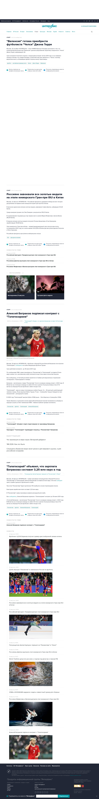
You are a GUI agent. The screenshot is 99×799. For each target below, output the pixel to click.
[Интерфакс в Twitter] (40, 792)
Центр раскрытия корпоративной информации (45, 789)
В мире (22, 31)
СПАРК (8, 784)
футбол (9, 63)
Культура (42, 31)
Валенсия (43, 63)
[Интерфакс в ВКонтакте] (43, 792)
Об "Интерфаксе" (16, 21)
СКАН (36, 786)
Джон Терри (36, 63)
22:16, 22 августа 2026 (16, 83)
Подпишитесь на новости (22, 796)
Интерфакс (49, 26)
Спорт (36, 31)
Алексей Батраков (33, 406)
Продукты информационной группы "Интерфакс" (30, 779)
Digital (55, 31)
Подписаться (63, 796)
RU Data (36, 787)
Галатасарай (23, 406)
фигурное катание (15, 237)
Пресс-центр (28, 766)
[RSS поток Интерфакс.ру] (45, 792)
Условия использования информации (82, 789)
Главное (9, 31)
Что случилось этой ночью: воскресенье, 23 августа (38, 95)
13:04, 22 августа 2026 (16, 190)
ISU (8, 237)
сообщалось (13, 496)
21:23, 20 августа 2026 (16, 309)
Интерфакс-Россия (34, 21)
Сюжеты (67, 31)
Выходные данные (78, 791)
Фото (73, 31)
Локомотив (15, 170)
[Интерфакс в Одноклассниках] (47, 792)
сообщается (19, 365)
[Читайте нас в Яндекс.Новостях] (36, 792)
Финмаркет (43, 21)
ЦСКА (8, 170)
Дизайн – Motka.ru (78, 792)
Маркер (9, 789)
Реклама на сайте (45, 766)
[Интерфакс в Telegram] (38, 792)
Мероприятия (56, 766)
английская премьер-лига (19, 63)
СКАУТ (8, 787)
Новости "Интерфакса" (40, 784)
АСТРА (8, 790)
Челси (29, 63)
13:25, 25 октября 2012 (16, 37)
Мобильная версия (6, 21)
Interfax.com (25, 21)
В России (15, 31)
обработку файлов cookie (75, 775)
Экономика (29, 31)
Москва (49, 31)
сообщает (59, 480)
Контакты (9, 766)
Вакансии (36, 766)
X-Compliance (10, 786)
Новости (61, 31)
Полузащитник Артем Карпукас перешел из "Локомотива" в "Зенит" (42, 474)
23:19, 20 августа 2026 (16, 462)
